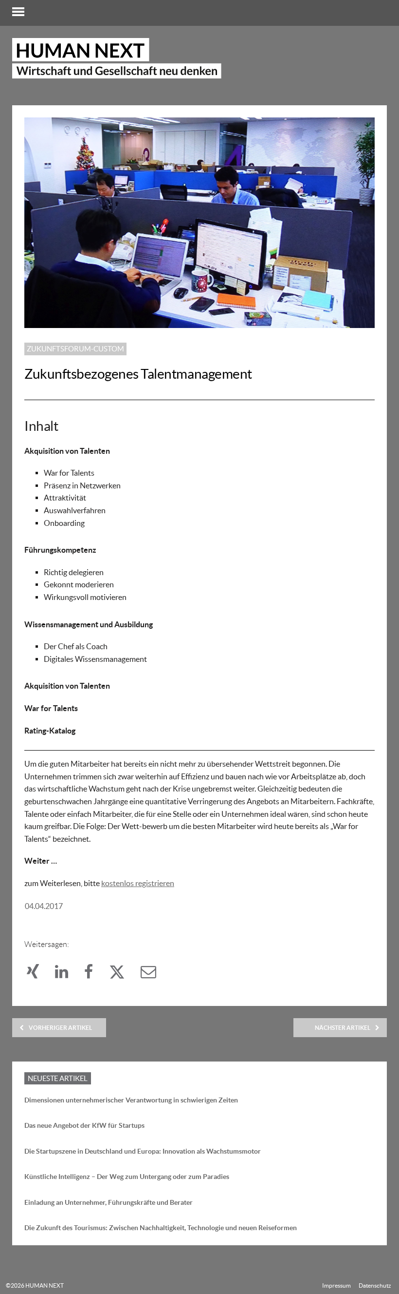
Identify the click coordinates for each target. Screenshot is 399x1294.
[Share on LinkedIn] (67, 974)
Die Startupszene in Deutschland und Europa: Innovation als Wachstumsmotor (142, 1151)
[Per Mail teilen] (153, 974)
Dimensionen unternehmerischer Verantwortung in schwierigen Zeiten (131, 1100)
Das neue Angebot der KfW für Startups (84, 1125)
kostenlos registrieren (137, 883)
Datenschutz (375, 1285)
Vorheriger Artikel (60, 1027)
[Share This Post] (38, 974)
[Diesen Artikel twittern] (122, 974)
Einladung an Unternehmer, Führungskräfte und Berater (108, 1202)
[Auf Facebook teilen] (94, 974)
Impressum (336, 1285)
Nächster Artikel (342, 1027)
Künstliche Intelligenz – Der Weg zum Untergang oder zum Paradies (126, 1176)
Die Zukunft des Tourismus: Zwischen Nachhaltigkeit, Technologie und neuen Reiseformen (160, 1228)
